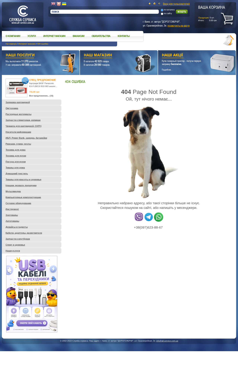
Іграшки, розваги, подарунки (21, 185)
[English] (53, 3)
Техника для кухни (16, 156)
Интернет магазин (54, 36)
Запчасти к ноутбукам (18, 239)
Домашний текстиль (17, 173)
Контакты (124, 36)
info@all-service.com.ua (167, 341)
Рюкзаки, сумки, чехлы (18, 144)
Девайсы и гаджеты (17, 227)
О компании (13, 36)
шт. (211, 13)
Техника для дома (15, 150)
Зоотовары (12, 215)
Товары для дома (15, 167)
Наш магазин (112, 55)
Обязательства (101, 36)
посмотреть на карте (179, 25)
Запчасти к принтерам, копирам (23, 120)
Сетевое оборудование (18, 203)
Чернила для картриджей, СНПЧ (23, 126)
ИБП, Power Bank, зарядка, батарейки (26, 138)
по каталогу (169, 10)
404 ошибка (42, 44)
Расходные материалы (18, 114)
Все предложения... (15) (41, 96)
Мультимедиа (13, 191)
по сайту (168, 13)
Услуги (32, 36)
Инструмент (12, 209)
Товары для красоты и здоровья (23, 179)
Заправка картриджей (18, 102)
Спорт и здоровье (15, 245)
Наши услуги (36, 55)
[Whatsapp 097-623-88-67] (158, 221)
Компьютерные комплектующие (23, 197)
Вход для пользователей (176, 4)
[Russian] (59, 3)
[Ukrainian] (64, 3)
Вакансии (78, 36)
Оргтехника (12, 108)
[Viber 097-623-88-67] (139, 221)
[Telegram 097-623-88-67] (148, 221)
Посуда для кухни (16, 161)
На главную (11, 44)
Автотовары (12, 221)
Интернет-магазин (27, 44)
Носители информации (18, 132)
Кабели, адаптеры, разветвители (24, 233)
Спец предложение (42, 80)
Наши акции (192, 55)
